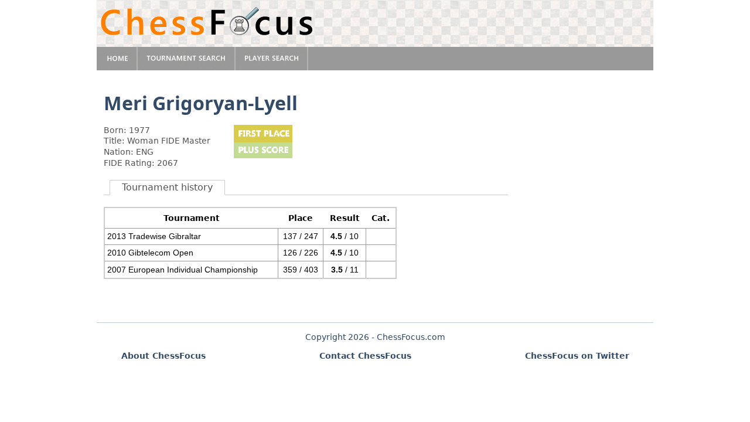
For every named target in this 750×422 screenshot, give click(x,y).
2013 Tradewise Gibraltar (154, 236)
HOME (117, 58)
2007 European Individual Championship (182, 269)
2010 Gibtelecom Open (150, 252)
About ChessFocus (163, 355)
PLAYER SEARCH (272, 58)
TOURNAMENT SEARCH (187, 58)
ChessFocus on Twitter (577, 355)
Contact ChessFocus (365, 355)
